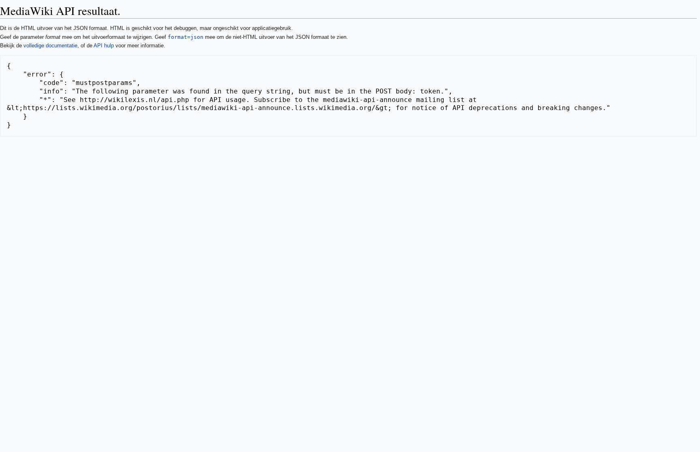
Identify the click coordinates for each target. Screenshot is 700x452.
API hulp (104, 45)
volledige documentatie (50, 45)
